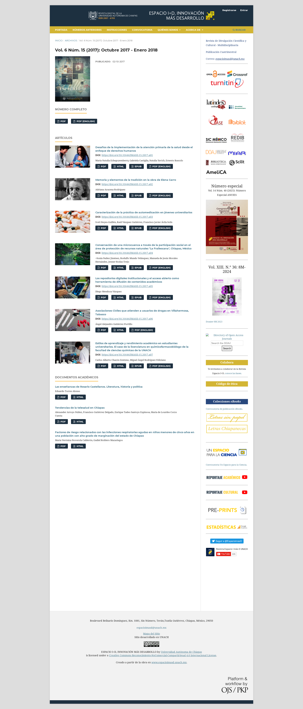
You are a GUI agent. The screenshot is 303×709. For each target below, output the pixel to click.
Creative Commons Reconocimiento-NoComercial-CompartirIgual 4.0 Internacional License (162, 655)
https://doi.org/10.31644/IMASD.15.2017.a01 (127, 155)
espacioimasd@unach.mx (151, 627)
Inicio (59, 40)
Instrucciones (117, 29)
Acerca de (193, 29)
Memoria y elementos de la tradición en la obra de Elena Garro (135, 179)
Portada (61, 29)
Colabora (227, 362)
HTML (120, 166)
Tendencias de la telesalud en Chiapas (80, 407)
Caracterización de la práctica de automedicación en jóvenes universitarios (143, 212)
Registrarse (229, 10)
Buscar (240, 29)
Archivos (71, 40)
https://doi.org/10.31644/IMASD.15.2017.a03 (127, 216)
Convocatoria (142, 29)
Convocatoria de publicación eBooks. (224, 408)
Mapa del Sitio (151, 633)
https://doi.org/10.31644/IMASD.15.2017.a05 (127, 286)
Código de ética (227, 384)
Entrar (244, 10)
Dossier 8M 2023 (214, 321)
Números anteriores (87, 29)
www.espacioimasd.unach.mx (169, 662)
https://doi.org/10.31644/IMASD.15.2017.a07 (127, 354)
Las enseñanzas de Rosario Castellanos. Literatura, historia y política (99, 386)
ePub (138, 166)
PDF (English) (85, 121)
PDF (63, 121)
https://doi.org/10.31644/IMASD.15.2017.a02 (127, 184)
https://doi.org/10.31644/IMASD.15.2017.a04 (127, 252)
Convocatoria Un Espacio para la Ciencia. (226, 464)
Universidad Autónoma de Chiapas (181, 651)
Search (227, 348)
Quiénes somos (168, 29)
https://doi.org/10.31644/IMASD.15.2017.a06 (127, 318)
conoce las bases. (233, 373)
